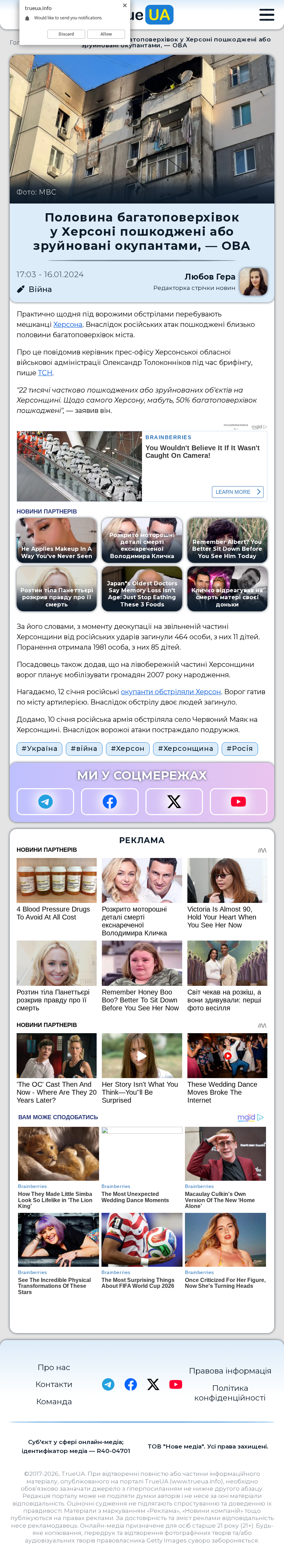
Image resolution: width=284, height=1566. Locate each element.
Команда (54, 1401)
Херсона (67, 324)
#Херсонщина (186, 748)
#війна (84, 748)
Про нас (53, 1367)
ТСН (45, 373)
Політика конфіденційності (230, 1393)
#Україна (39, 748)
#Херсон (128, 748)
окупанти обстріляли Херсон (171, 692)
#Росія (240, 748)
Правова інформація (230, 1371)
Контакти (53, 1384)
